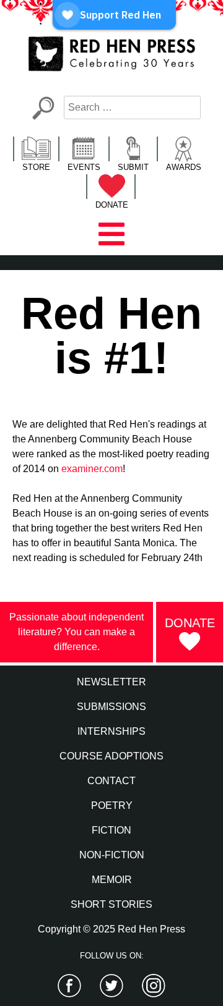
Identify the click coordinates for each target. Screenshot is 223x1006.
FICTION (111, 830)
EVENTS (84, 167)
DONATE (111, 204)
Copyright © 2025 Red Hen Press (111, 929)
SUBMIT (133, 167)
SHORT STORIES (111, 904)
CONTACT (111, 781)
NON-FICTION (111, 855)
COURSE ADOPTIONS (111, 756)
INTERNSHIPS (111, 731)
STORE (36, 167)
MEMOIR (112, 879)
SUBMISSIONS (111, 706)
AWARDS (183, 167)
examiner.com (92, 468)
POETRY (112, 805)
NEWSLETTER (111, 682)
